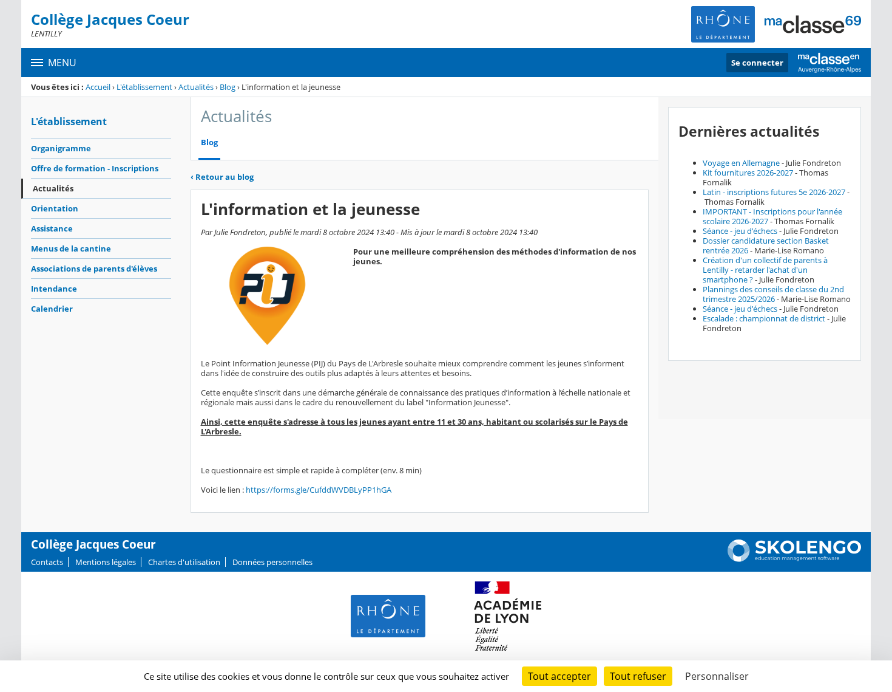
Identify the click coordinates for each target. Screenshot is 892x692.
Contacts (47, 562)
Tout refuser (638, 676)
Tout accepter (559, 676)
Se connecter (757, 62)
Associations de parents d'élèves (94, 268)
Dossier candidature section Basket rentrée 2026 (766, 245)
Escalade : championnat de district (764, 318)
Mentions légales (105, 562)
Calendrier (52, 308)
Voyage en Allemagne (741, 162)
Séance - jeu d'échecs (740, 230)
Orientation (54, 208)
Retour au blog (222, 176)
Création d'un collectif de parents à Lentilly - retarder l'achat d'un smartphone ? (765, 270)
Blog (227, 86)
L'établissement (144, 86)
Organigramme (61, 148)
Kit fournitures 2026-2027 (748, 172)
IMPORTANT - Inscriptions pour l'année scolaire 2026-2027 (772, 216)
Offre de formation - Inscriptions (94, 168)
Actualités (196, 86)
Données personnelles (272, 562)
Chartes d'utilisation (184, 562)
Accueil (98, 86)
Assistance (52, 228)
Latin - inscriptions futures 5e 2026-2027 (774, 192)
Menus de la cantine (71, 248)
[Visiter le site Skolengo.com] (794, 558)
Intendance (54, 288)
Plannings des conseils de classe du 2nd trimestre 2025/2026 (773, 294)
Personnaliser (717, 676)
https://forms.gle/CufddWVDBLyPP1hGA (318, 489)
